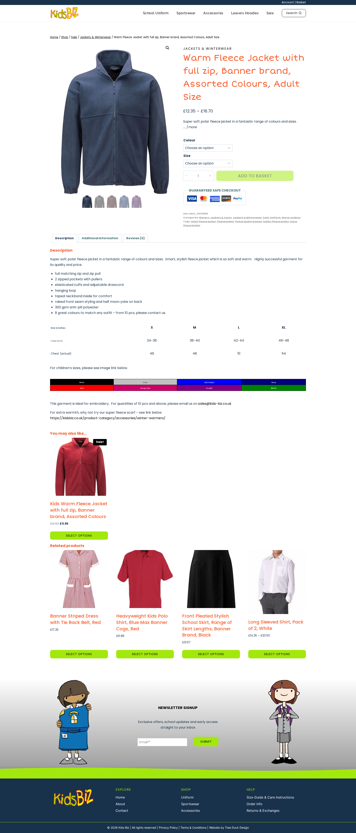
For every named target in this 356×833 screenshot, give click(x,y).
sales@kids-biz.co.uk (214, 403)
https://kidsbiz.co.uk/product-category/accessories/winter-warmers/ (107, 418)
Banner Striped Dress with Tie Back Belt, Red (75, 619)
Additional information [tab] (100, 238)
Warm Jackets (291, 217)
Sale (270, 13)
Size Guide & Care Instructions (270, 797)
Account (288, 2)
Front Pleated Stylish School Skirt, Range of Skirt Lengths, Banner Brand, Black (207, 625)
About (120, 804)
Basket (301, 2)
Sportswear (186, 13)
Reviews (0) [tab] (135, 238)
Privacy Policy (168, 827)
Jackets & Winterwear (207, 48)
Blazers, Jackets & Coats (215, 217)
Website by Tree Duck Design (229, 827)
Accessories (213, 13)
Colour (189, 140)
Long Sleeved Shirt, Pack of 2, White (275, 625)
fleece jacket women (248, 221)
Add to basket (255, 176)
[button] (167, 48)
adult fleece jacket (203, 221)
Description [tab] (64, 238)
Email (144, 742)
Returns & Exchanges (263, 810)
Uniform (275, 217)
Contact (122, 810)
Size (186, 155)
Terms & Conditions (193, 827)
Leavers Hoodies (245, 13)
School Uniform (156, 13)
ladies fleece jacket (276, 221)
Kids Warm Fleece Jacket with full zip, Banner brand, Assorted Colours (78, 510)
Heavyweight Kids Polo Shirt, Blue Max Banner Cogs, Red (142, 622)
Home (120, 797)
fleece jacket (225, 221)
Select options (79, 536)
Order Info (254, 804)
